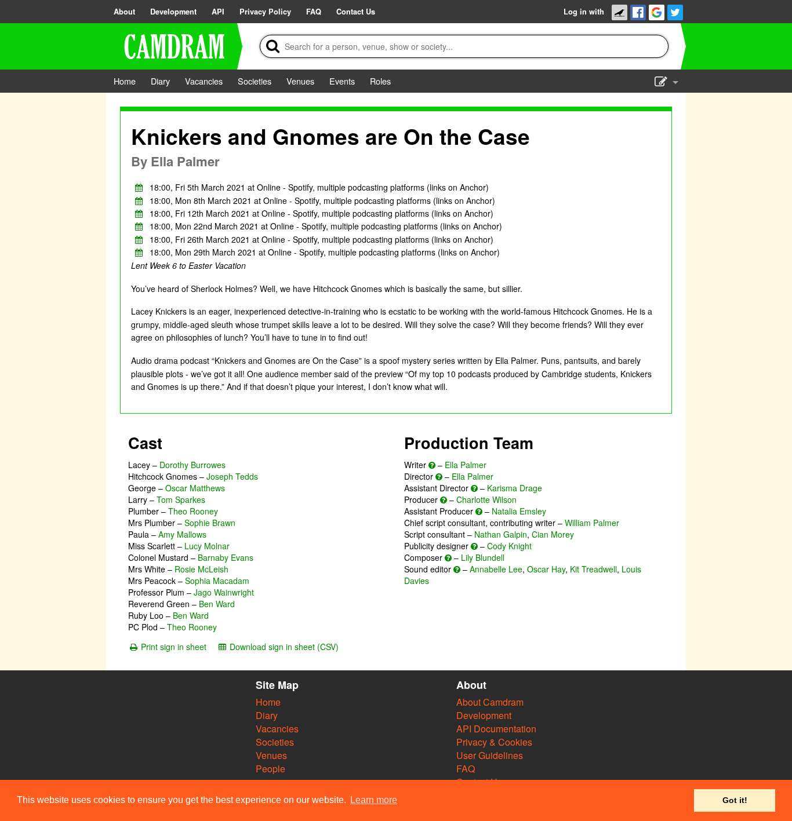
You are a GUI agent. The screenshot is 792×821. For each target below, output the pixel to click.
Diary (267, 715)
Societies (275, 742)
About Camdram (490, 702)
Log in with (584, 11)
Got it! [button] (734, 800)
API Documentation (496, 728)
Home (268, 702)
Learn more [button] (373, 800)
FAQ (465, 768)
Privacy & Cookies (494, 742)
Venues (271, 755)
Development (483, 715)
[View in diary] (139, 187)
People (270, 768)
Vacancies (277, 728)
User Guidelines (489, 755)
